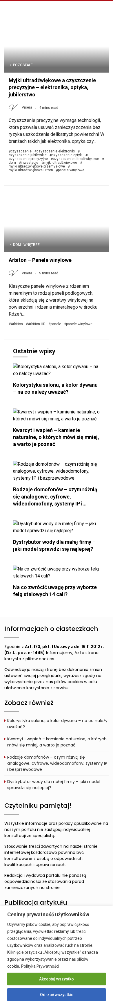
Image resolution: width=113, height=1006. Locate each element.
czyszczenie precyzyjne (28, 159)
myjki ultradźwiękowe (60, 163)
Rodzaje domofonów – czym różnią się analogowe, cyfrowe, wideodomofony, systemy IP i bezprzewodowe (57, 763)
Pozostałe (23, 65)
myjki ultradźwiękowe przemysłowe (37, 166)
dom (12, 163)
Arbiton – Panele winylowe (40, 260)
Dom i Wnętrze (26, 245)
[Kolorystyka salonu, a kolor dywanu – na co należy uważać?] (56, 370)
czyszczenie (21, 151)
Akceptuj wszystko (56, 979)
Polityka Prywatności (40, 966)
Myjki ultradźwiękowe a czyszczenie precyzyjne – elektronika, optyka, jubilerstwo (52, 87)
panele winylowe (71, 170)
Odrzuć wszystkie (56, 994)
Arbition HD (36, 324)
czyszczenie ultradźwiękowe (76, 159)
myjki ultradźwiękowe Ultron (31, 170)
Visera (27, 107)
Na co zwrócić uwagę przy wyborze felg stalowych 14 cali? (55, 590)
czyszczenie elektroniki (56, 151)
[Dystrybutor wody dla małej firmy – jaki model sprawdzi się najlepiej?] (56, 527)
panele (55, 324)
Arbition (17, 324)
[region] (56, 956)
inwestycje (29, 163)
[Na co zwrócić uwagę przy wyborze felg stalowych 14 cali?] (56, 572)
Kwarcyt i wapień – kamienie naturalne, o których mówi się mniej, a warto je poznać (56, 437)
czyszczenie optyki (67, 155)
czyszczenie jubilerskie (28, 155)
